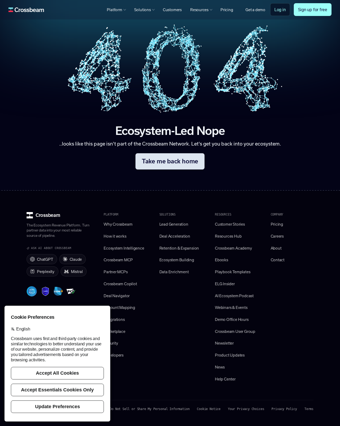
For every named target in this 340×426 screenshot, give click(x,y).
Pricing (226, 9)
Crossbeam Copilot (120, 283)
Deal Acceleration (174, 236)
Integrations (114, 319)
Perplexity (45, 271)
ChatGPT (45, 259)
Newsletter (224, 343)
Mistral (77, 271)
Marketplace (114, 331)
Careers (277, 236)
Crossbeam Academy (233, 248)
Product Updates (230, 355)
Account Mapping (119, 307)
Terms (308, 409)
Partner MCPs (116, 271)
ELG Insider (225, 283)
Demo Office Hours (231, 319)
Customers (172, 9)
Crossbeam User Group (235, 331)
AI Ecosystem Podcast (234, 295)
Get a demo (255, 9)
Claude (76, 259)
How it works (115, 236)
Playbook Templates (232, 271)
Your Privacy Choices (246, 409)
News (220, 367)
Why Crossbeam (118, 224)
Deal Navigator (117, 295)
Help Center (225, 379)
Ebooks (221, 259)
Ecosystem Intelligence (124, 248)
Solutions (142, 9)
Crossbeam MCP (118, 259)
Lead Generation (173, 224)
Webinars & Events (231, 307)
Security (111, 343)
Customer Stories (230, 224)
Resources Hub (228, 236)
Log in (280, 9)
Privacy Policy (284, 409)
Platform (114, 9)
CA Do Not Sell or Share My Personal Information (147, 409)
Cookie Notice (208, 409)
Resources (199, 9)
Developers (114, 355)
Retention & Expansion (179, 248)
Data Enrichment (174, 271)
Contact (278, 259)
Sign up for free (312, 9)
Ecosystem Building (176, 259)
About (276, 248)
